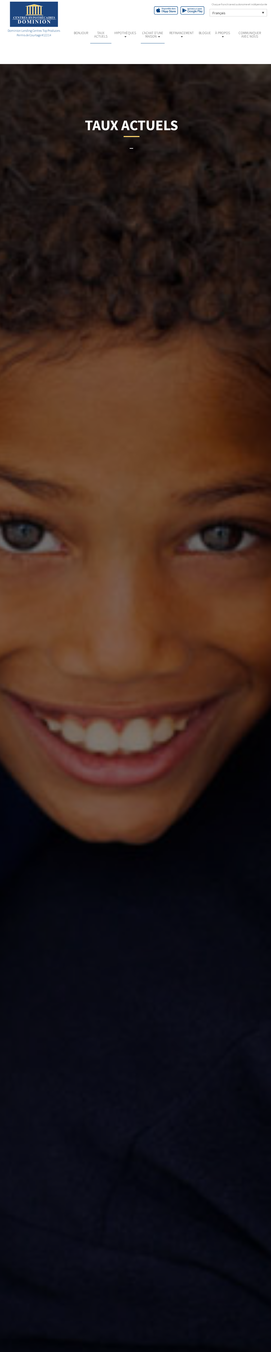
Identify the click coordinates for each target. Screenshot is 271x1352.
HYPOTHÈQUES (125, 33)
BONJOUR (81, 33)
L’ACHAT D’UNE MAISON (152, 35)
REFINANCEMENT (181, 33)
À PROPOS (222, 33)
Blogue (205, 33)
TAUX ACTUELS (100, 35)
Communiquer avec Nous (249, 35)
